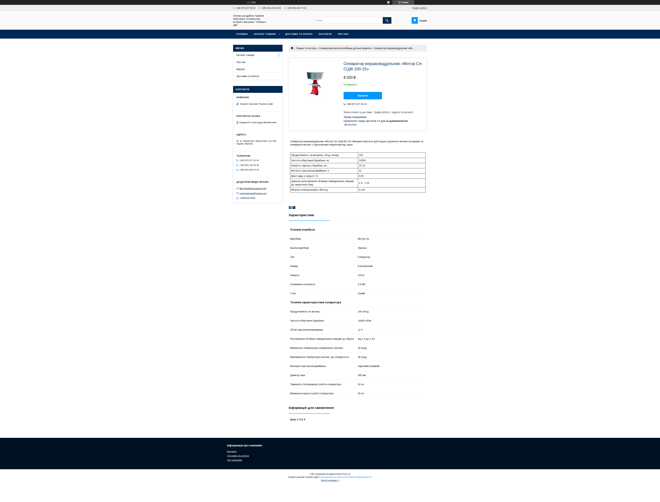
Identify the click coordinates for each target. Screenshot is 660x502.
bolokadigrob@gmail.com (253, 193)
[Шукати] (387, 20)
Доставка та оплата (298, 34)
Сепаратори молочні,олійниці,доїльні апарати (345, 48)
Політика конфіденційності (359, 477)
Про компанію (234, 460)
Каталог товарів (265, 34)
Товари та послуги (306, 48)
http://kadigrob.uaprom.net (252, 188)
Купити (363, 95)
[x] (294, 208)
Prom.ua (346, 474)
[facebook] (290, 208)
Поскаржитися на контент (332, 477)
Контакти (325, 34)
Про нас (343, 34)
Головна (242, 34)
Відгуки (240, 69)
